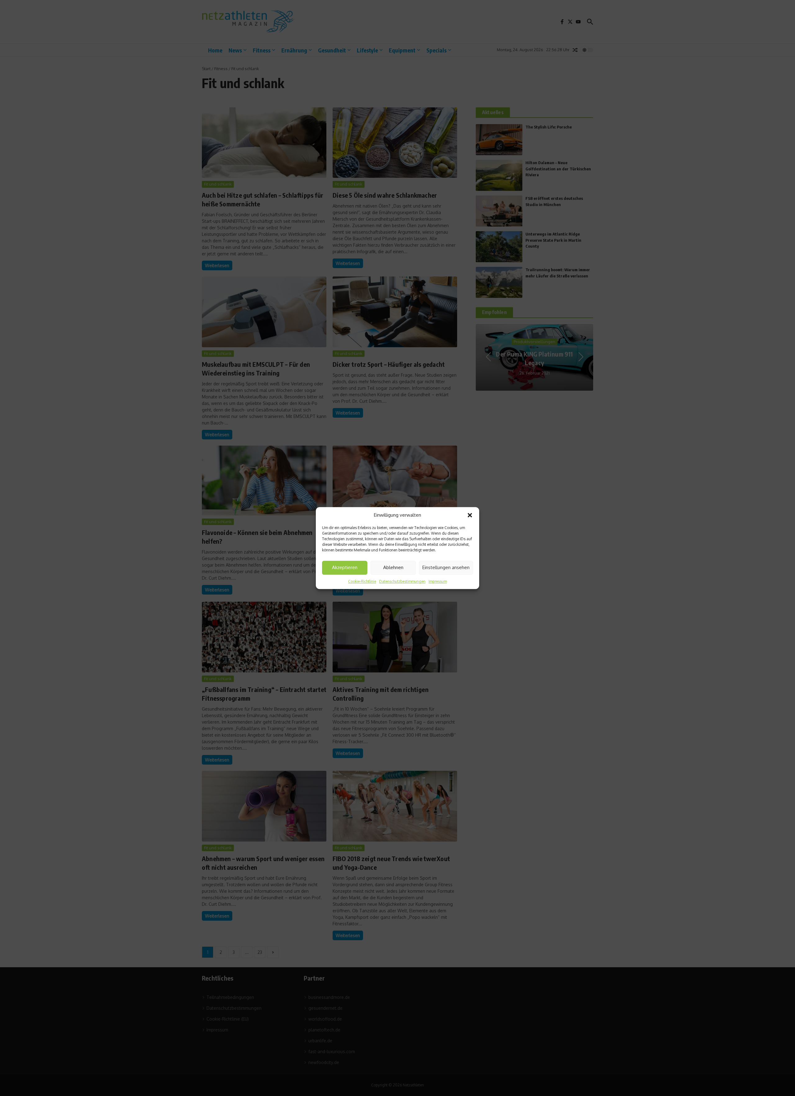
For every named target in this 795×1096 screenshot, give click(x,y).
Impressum (438, 581)
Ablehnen (393, 567)
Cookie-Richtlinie (362, 581)
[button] (470, 515)
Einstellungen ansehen (446, 567)
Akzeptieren (344, 567)
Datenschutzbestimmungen (402, 581)
